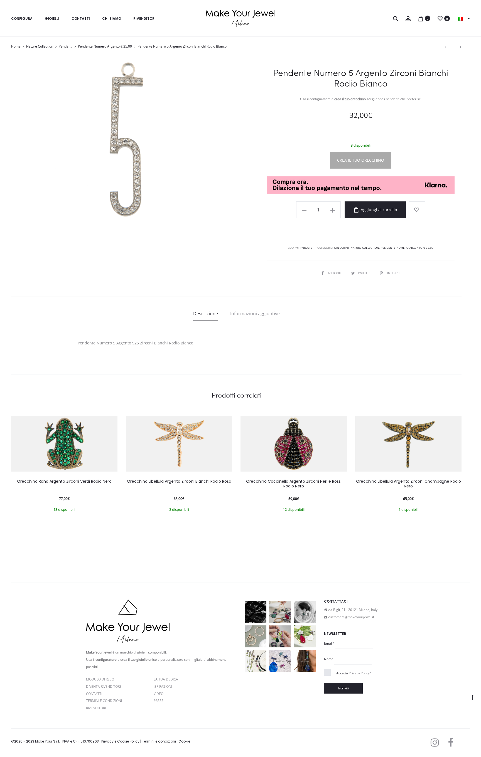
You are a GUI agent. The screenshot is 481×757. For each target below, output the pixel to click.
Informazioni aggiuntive (255, 313)
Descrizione (205, 313)
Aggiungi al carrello (378, 209)
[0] (420, 18)
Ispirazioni (163, 686)
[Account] (408, 18)
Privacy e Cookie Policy (120, 741)
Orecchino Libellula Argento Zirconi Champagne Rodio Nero (408, 484)
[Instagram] (435, 742)
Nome (328, 659)
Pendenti (65, 46)
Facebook (334, 273)
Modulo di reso (100, 679)
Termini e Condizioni (104, 700)
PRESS (158, 700)
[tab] (205, 313)
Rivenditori (144, 18)
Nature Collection (39, 46)
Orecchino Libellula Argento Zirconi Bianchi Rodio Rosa (179, 481)
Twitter (364, 273)
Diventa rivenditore (104, 686)
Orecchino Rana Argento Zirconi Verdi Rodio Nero (64, 481)
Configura (22, 18)
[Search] (395, 18)
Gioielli (52, 18)
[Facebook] (450, 742)
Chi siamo (111, 18)
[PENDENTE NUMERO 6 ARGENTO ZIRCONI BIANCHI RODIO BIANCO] (456, 46)
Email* (329, 643)
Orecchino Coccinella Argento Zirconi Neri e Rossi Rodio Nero (294, 484)
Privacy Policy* (360, 673)
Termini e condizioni (159, 741)
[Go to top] (472, 697)
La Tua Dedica (166, 679)
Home (16, 46)
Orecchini (341, 248)
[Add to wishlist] (417, 209)
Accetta (354, 673)
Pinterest (393, 273)
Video (158, 693)
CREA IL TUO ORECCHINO (360, 160)
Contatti (81, 18)
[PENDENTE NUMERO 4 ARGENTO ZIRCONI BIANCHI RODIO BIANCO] (447, 46)
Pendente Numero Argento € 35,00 (105, 46)
